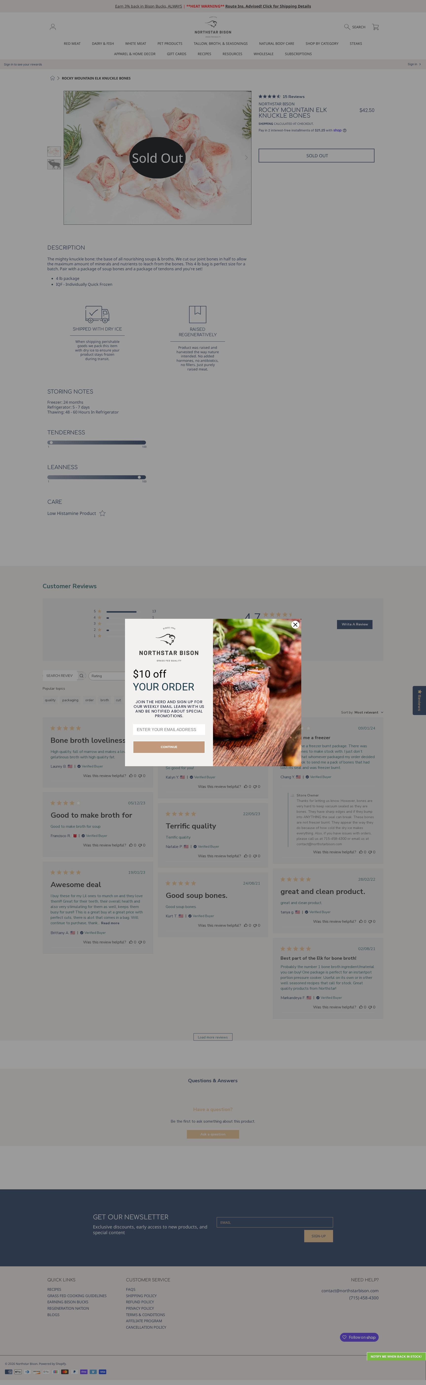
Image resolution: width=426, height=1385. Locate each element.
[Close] (295, 625)
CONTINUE (169, 747)
